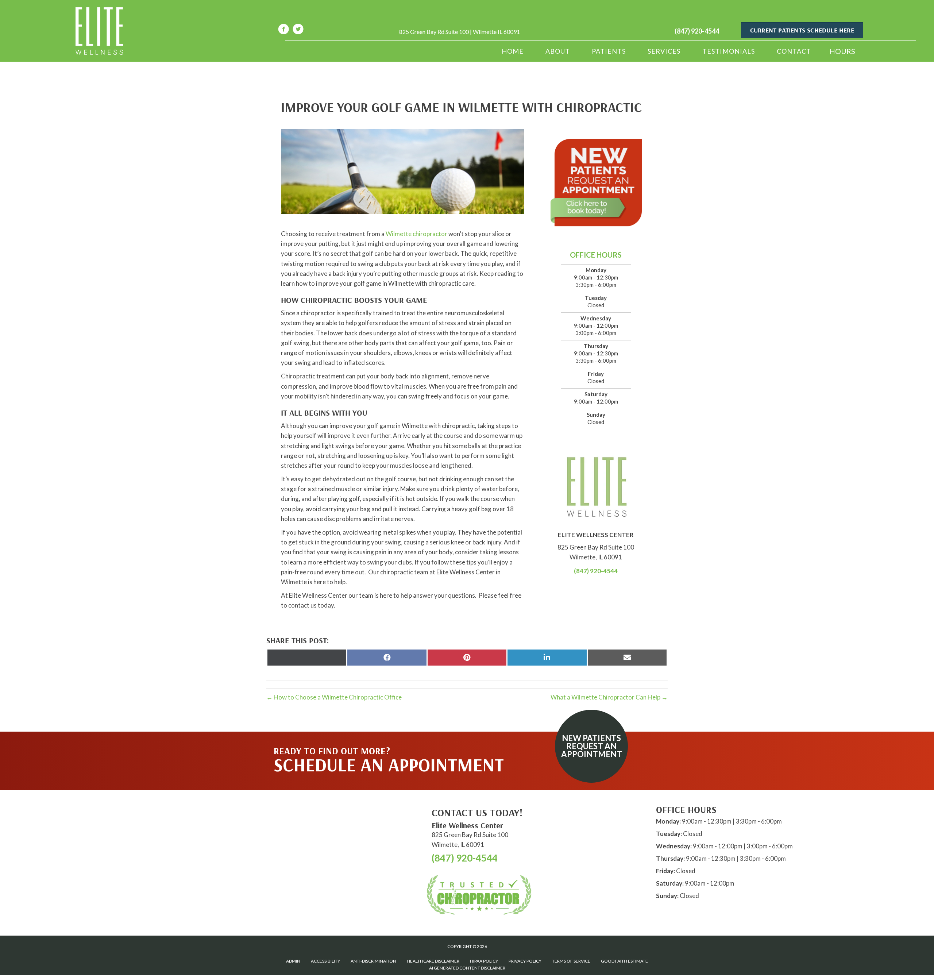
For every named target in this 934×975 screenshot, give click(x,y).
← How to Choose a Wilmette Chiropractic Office (334, 697)
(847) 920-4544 (697, 31)
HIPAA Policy (484, 961)
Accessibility (325, 961)
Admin (293, 961)
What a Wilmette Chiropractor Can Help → (609, 697)
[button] (591, 746)
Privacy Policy (525, 961)
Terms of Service (571, 961)
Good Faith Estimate (624, 961)
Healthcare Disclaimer (433, 961)
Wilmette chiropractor (416, 234)
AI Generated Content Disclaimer (467, 968)
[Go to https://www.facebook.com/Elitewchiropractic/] (283, 30)
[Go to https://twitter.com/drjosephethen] (298, 30)
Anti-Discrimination (373, 961)
